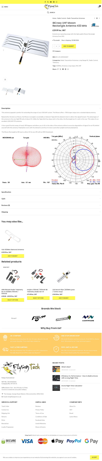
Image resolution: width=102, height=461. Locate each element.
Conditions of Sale (41, 416)
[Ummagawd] (63, 318)
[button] (3, 50)
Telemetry (55, 62)
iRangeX (13, 318)
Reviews (38, 406)
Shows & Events (40, 427)
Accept (94, 457)
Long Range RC (84, 60)
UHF (79, 66)
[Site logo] (51, 6)
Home (54, 18)
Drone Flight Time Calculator (71, 386)
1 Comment (72, 370)
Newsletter (5, 423)
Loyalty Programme (7, 427)
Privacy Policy (39, 410)
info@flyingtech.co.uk (14, 397)
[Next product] (99, 18)
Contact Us (5, 410)
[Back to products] (97, 18)
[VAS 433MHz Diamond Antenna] (12, 236)
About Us (73, 406)
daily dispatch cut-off (19, 353)
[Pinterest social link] (53, 1)
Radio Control (61, 18)
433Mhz (58, 66)
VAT (71, 410)
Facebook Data (40, 420)
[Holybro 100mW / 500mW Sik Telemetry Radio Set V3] (38, 276)
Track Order (5, 406)
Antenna (64, 66)
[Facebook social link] (45, 1)
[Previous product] (94, 18)
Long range (71, 66)
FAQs (3, 420)
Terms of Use (39, 413)
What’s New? (66, 367)
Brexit (71, 413)
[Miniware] (88, 318)
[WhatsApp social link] (56, 1)
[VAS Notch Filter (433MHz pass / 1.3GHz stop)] (63, 276)
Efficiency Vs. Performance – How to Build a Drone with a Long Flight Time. (79, 377)
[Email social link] (50, 1)
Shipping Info (5, 413)
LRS (77, 66)
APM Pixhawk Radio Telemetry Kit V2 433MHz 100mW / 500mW (12, 292)
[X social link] (47, 1)
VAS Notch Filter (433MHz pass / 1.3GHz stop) (63, 291)
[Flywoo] (38, 318)
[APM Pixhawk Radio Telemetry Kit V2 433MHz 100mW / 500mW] (12, 276)
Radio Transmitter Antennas (76, 18)
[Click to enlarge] (5, 79)
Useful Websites (40, 423)
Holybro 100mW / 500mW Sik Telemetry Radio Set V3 (37, 291)
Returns (4, 416)
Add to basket (68, 46)
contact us (36, 341)
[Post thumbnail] (56, 369)
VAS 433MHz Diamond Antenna (12, 250)
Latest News (73, 416)
